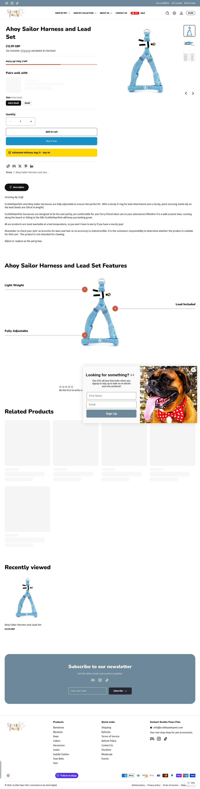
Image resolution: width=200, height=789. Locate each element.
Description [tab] (18, 187)
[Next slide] (192, 93)
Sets (55, 763)
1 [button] (84, 289)
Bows (56, 736)
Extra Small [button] (13, 103)
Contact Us (107, 745)
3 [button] (84, 335)
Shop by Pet (61, 13)
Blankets (58, 732)
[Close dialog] (193, 369)
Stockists (106, 749)
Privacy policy (153, 785)
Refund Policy (108, 740)
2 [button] (115, 309)
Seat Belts (58, 758)
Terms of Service (110, 736)
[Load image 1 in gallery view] (189, 31)
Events (105, 758)
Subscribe (118, 691)
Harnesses (59, 745)
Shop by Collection (83, 13)
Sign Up (111, 413)
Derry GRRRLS (162, 3)
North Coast (189, 3)
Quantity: (11, 114)
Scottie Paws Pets (20, 785)
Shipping (25, 50)
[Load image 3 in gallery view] (189, 57)
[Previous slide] (185, 93)
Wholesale (106, 754)
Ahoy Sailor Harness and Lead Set (23, 624)
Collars (56, 740)
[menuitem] (76, 727)
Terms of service (170, 785)
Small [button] (27, 103)
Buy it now (51, 141)
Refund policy (138, 785)
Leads (56, 749)
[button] (167, 13)
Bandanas (58, 727)
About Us (104, 13)
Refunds (106, 732)
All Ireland (177, 3)
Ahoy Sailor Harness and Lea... (32, 172)
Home (9, 172)
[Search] (167, 13)
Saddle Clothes (61, 754)
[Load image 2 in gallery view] (189, 44)
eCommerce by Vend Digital (44, 785)
